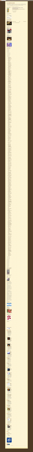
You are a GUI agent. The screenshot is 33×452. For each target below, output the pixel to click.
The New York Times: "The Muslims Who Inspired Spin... (9, 184)
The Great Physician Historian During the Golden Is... (9, 192)
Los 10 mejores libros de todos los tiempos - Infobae (9, 208)
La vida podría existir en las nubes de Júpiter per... (9, 88)
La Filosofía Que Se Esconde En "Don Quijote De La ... (9, 157)
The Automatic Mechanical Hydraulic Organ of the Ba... (10, 196)
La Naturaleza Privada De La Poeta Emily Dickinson (10, 160)
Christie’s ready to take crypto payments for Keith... (9, 247)
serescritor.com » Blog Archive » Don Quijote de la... (10, 199)
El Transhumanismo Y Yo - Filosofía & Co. (10, 106)
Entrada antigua (24, 21)
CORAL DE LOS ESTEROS (9, 400)
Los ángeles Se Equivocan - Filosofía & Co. (10, 148)
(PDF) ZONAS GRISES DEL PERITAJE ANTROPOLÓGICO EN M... (9, 119)
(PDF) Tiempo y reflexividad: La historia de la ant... (9, 132)
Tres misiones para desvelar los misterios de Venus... (9, 230)
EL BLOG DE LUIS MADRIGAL (9, 358)
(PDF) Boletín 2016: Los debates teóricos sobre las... (9, 126)
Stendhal (8, 207)
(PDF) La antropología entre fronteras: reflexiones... (9, 131)
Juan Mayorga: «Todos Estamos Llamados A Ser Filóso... (9, 99)
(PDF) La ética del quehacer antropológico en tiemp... (9, 125)
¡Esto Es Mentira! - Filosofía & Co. (9, 168)
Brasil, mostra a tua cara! (10, 413)
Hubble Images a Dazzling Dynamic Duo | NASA (10, 223)
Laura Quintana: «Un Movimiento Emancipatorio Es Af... (10, 96)
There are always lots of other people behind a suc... (9, 245)
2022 (7, 51)
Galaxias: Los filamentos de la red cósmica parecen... (9, 255)
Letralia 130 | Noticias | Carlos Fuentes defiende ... (9, 198)
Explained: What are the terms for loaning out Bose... (9, 111)
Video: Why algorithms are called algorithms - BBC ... (10, 177)
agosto (8, 55)
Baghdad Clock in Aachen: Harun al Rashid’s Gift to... (9, 195)
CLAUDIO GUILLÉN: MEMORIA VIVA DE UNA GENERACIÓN (10, 201)
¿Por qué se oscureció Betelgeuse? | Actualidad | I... (9, 228)
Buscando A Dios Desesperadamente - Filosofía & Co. (9, 100)
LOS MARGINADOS (9, 330)
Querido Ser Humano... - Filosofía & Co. (9, 166)
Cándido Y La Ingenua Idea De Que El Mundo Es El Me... (9, 172)
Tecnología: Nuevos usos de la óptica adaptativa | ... (10, 234)
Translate (10, 18)
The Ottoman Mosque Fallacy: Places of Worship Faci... (9, 187)
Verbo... (8, 431)
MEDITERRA (9, 432)
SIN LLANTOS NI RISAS (11, 389)
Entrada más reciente (14, 21)
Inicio (19, 21)
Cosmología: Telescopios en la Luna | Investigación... (9, 244)
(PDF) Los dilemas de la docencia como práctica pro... (9, 128)
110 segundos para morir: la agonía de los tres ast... (10, 113)
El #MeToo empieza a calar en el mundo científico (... (9, 85)
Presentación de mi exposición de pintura (9, 405)
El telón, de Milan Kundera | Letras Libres (9, 206)
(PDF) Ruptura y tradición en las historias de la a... (10, 134)
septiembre (9, 54)
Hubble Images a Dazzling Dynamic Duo (10, 221)
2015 (7, 262)
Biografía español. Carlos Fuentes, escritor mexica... (9, 214)
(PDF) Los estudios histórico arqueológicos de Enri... (9, 139)
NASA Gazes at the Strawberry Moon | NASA (9, 227)
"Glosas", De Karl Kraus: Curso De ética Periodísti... (9, 151)
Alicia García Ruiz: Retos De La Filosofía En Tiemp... (9, 164)
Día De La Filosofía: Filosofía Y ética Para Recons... (9, 102)
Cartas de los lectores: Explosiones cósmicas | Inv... (10, 236)
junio (8, 56)
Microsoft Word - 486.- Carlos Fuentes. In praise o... (9, 212)
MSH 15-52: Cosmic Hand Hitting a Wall (9, 222)
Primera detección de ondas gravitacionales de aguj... (9, 89)
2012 (7, 264)
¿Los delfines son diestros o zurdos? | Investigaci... (10, 252)
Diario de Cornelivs (9, 343)
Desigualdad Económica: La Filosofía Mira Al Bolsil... (9, 152)
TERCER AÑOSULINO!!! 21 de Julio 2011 (11, 426)
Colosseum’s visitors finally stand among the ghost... (9, 217)
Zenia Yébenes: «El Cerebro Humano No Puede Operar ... (9, 97)
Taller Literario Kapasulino (9, 424)
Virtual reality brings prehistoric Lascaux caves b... (9, 249)
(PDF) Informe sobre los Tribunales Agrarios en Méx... (10, 116)
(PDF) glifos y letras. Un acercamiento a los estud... (9, 136)
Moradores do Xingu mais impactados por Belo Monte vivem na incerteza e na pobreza (9, 395)
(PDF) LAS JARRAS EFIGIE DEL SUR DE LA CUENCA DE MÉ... (10, 75)
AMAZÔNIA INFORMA (9, 394)
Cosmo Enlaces (9, 435)
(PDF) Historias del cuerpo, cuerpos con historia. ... (9, 78)
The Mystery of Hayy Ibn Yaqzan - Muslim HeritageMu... (10, 182)
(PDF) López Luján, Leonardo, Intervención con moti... (9, 143)
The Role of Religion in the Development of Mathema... (9, 179)
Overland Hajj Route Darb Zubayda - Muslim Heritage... (10, 185)
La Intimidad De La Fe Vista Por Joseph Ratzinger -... (9, 109)
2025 (7, 49)
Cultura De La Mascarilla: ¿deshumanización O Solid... (10, 94)
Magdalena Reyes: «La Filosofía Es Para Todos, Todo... (9, 108)
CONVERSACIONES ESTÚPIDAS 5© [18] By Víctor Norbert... (9, 250)
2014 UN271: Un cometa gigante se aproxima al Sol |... (10, 231)
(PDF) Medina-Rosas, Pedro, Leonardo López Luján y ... (9, 145)
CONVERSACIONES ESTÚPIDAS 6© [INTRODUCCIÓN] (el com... (10, 147)
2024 (7, 50)
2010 (7, 265)
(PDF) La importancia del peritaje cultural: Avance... (10, 123)
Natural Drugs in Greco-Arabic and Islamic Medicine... (9, 180)
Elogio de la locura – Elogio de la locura (9, 204)
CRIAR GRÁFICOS (11, 383)
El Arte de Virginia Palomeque (9, 368)
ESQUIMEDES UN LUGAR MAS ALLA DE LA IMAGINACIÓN (9, 388)
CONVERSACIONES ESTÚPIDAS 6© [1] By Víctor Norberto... (9, 81)
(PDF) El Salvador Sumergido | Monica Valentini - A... (9, 63)
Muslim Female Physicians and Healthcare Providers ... (10, 190)
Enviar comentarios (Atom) (17, 22)
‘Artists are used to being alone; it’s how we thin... (9, 219)
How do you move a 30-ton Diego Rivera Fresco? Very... (9, 176)
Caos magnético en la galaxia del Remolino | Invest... (10, 241)
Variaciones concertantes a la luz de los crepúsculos (11, 419)
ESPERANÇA (11, 408)
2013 (7, 263)
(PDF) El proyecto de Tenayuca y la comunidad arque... (9, 137)
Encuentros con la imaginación (9, 379)
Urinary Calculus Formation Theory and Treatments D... (10, 188)
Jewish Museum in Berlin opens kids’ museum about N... (9, 220)
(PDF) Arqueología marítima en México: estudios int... (9, 57)
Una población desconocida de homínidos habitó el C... (9, 84)
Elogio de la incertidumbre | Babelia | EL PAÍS (10, 203)
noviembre (9, 53)
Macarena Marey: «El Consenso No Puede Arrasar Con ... (9, 91)
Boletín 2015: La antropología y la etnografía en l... (9, 129)
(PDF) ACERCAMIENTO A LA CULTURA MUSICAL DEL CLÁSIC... (10, 66)
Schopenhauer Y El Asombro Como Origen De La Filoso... (10, 105)
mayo (8, 256)
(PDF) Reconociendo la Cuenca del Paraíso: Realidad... (9, 68)
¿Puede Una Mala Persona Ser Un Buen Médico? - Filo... (10, 165)
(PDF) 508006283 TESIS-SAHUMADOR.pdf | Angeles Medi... (10, 73)
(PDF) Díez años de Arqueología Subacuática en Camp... (9, 61)
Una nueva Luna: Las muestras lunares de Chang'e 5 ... (9, 238)
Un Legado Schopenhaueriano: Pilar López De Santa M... (9, 170)
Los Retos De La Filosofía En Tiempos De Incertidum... (10, 104)
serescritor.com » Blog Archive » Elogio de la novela (10, 215)
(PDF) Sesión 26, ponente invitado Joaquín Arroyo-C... (10, 80)
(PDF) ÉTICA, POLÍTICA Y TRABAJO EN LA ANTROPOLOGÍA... (10, 114)
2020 (7, 259)
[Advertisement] (17, 17)
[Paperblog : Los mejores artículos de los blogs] (8, 328)
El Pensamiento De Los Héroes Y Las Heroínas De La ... (10, 159)
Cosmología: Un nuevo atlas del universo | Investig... (9, 239)
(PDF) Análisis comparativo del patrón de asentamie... (9, 69)
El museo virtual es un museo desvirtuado (9, 86)
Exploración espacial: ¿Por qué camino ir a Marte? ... (9, 242)
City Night (10, 368)
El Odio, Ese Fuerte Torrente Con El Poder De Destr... (10, 174)
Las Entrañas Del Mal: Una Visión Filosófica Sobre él (9, 93)
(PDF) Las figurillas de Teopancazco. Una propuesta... (9, 77)
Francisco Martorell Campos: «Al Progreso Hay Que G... (10, 149)
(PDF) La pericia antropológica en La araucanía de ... (9, 117)
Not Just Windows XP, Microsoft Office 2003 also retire (9, 401)
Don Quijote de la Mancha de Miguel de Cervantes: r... (10, 211)
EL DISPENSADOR (11, 3)
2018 (7, 260)
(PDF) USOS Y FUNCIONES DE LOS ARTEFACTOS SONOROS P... (10, 72)
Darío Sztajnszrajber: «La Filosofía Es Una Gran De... (10, 156)
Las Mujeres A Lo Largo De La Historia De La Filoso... (9, 154)
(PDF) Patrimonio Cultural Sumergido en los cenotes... (10, 59)
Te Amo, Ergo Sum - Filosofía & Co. (9, 167)
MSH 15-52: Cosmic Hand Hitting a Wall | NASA (9, 225)
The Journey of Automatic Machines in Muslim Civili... (10, 193)
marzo (8, 257)
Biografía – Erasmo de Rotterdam (9, 205)
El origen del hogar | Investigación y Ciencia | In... (9, 253)
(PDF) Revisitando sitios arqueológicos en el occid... (9, 64)
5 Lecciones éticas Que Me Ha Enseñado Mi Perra (9, 162)
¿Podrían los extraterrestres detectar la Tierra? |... (10, 233)
